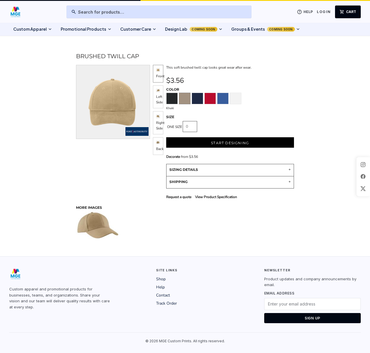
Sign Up (312, 318)
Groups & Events (266, 29)
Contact (163, 295)
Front (160, 76)
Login (324, 12)
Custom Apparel (33, 29)
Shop (161, 279)
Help (160, 287)
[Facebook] (363, 176)
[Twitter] (363, 188)
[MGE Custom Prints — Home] (15, 12)
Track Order (166, 303)
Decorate (173, 156)
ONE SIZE (174, 127)
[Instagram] (363, 164)
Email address (279, 293)
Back (160, 149)
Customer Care (138, 29)
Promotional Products (86, 29)
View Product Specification (216, 197)
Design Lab (194, 29)
